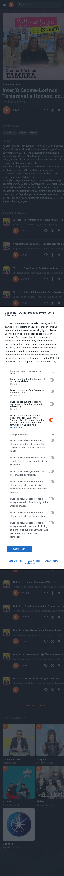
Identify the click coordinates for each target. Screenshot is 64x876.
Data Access (34, 560)
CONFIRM (19, 549)
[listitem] (32, 372)
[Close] (57, 313)
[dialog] (32, 438)
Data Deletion (15, 560)
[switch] (51, 380)
